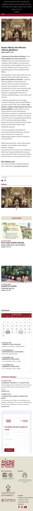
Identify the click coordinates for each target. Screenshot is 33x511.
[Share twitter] (2, 180)
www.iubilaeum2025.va (20, 166)
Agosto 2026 (16, 314)
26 (12, 332)
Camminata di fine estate (10, 359)
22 (25, 329)
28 (21, 332)
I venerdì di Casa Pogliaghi (11, 344)
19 (12, 329)
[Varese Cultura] (25, 507)
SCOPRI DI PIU (5, 391)
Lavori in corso (9, 286)
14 (21, 326)
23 (29, 329)
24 (3, 332)
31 (3, 335)
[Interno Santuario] (16, 197)
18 (8, 329)
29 (25, 332)
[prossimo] (30, 314)
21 (21, 329)
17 (3, 329)
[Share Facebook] (5, 180)
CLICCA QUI (18, 9)
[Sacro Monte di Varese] (19, 507)
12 (12, 326)
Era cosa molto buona (12, 242)
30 (29, 332)
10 (3, 326)
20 (16, 329)
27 (16, 332)
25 (8, 332)
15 (25, 326)
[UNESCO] (8, 476)
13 (16, 326)
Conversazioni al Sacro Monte (12, 352)
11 (8, 326)
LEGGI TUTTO (6, 247)
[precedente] (3, 314)
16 (29, 326)
